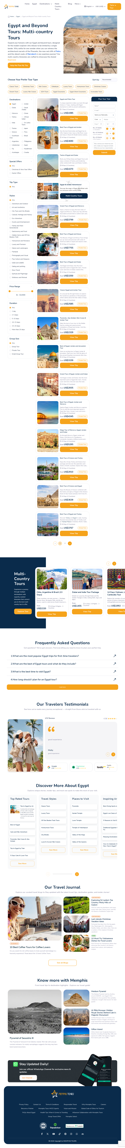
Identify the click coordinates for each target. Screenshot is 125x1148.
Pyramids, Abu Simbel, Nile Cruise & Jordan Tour (73, 319)
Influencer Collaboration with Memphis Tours (87, 1113)
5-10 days (15, 319)
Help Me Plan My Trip (19, 65)
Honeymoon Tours (83, 86)
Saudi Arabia (25, 109)
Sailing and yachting (18, 266)
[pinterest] (65, 1134)
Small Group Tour (18, 354)
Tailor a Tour (113, 6)
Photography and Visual (20, 255)
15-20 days (16, 326)
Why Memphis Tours (89, 1105)
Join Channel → (28, 1078)
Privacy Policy (23, 1105)
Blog (70, 4)
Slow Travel (16, 270)
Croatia (26, 152)
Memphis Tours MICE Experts (48, 1109)
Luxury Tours (67, 86)
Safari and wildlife (18, 263)
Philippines (27, 141)
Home (27, 4)
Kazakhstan (28, 149)
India (13, 123)
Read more (12, 60)
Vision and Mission (70, 1109)
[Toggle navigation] (21, 6)
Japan (26, 128)
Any (13, 166)
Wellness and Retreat (19, 277)
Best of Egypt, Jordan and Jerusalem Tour (73, 347)
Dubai (14, 108)
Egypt (34, 4)
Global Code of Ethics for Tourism (92, 1109)
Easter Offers (16, 173)
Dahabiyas (55, 86)
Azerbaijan (15, 152)
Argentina (15, 141)
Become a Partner (27, 1109)
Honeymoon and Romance (21, 241)
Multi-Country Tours (58, 6)
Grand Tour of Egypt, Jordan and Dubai (74, 374)
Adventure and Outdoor (20, 204)
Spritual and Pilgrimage (20, 274)
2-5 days (15, 315)
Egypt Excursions (59, 92)
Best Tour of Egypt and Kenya (70, 234)
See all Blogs (62, 963)
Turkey (14, 117)
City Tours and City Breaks (21, 211)
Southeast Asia (14, 137)
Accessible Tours (96, 92)
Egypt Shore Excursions (78, 92)
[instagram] (71, 1134)
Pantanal (15, 252)
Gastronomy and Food (19, 231)
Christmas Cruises (100, 86)
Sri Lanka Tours (26, 124)
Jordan (26, 104)
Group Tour (15, 347)
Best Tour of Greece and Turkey (71, 458)
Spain (26, 145)
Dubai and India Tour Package (85, 592)
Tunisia (14, 128)
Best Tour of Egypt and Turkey (71, 514)
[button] (89, 6)
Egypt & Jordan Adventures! (70, 185)
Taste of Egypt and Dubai (69, 155)
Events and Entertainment (21, 222)
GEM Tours (44, 92)
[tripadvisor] (83, 1134)
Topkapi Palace (66, 522)
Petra (58, 51)
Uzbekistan (16, 145)
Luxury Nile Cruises (29, 92)
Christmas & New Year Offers (22, 169)
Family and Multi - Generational (16, 227)
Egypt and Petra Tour (67, 99)
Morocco (15, 113)
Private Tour (16, 350)
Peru (25, 132)
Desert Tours (13, 92)
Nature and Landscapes (20, 248)
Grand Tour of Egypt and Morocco (72, 206)
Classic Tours (13, 86)
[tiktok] (60, 1134)
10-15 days (16, 322)
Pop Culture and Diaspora (20, 259)
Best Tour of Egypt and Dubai (70, 262)
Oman (26, 113)
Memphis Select (71, 1117)
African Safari (25, 118)
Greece (14, 132)
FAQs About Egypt (28, 1113)
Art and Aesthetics (18, 207)
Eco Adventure (17, 218)
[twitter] (47, 1134)
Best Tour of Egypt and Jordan (70, 127)
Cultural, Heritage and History (22, 215)
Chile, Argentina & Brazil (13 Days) (49, 593)
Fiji (13, 149)
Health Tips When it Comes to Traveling (54, 1113)
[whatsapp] (77, 1134)
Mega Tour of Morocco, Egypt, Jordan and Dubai (73, 431)
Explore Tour (23, 611)
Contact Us (37, 1105)
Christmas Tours (28, 86)
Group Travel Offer (54, 1117)
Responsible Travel (70, 1105)
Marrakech (32, 54)
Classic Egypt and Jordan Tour (70, 290)
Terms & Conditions (52, 1105)
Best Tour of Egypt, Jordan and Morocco (71, 403)
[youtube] (53, 1134)
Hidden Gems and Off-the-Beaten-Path (19, 236)
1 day (14, 311)
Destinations (45, 4)
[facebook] (42, 1134)
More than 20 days (18, 329)
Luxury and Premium (19, 244)
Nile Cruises (43, 86)
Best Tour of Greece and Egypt (71, 486)
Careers (103, 1105)
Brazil (26, 136)
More (77, 4)
